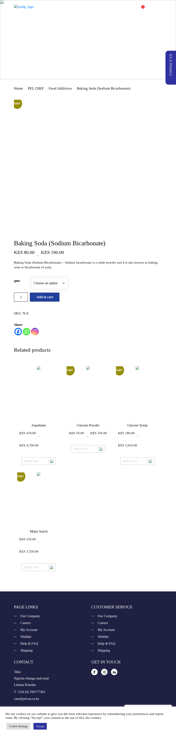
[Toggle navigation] (159, 6)
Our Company (30, 616)
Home (18, 88)
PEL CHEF (36, 88)
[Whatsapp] (26, 331)
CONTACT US (171, 65)
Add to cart (44, 297)
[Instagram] (35, 331)
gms (17, 280)
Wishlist (25, 636)
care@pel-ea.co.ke (26, 699)
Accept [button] (40, 726)
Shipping (26, 650)
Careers (25, 623)
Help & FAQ (29, 643)
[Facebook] (18, 331)
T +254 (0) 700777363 (29, 692)
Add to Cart (31, 461)
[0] (139, 9)
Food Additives (60, 88)
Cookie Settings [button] (18, 726)
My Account (28, 630)
